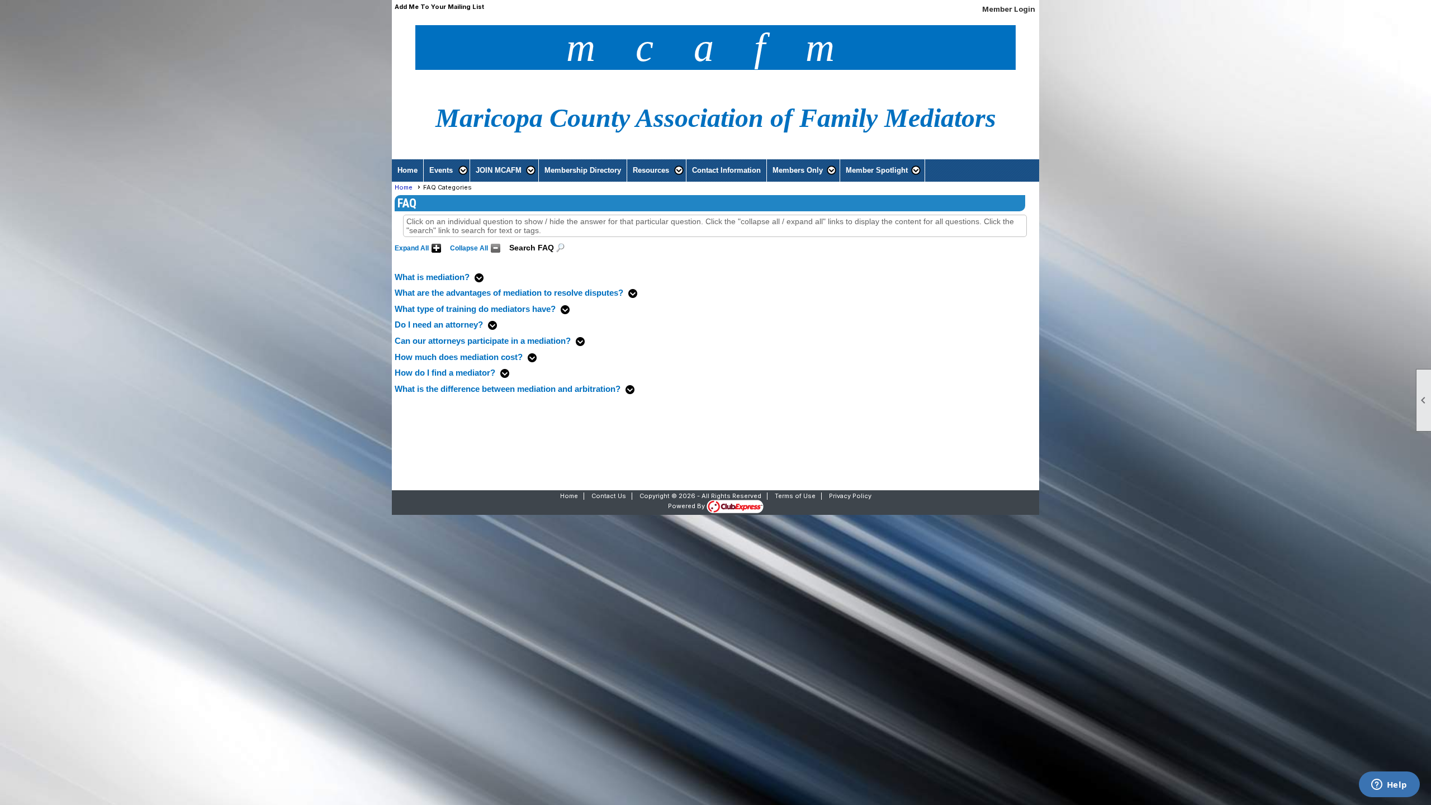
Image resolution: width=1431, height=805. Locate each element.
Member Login (1008, 8)
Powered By (687, 506)
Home (407, 170)
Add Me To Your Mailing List (439, 7)
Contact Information (726, 170)
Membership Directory (582, 170)
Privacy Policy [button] (850, 496)
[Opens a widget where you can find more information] (1389, 785)
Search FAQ (531, 247)
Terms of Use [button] (795, 496)
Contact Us (608, 496)
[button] (447, 170)
